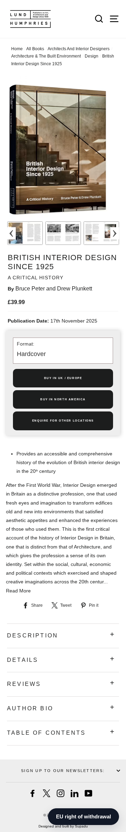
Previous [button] (11, 233)
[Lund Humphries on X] (46, 793)
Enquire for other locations (63, 420)
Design (91, 56)
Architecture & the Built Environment (46, 56)
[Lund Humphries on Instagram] (60, 793)
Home (17, 48)
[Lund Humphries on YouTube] (88, 793)
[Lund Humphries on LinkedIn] (74, 793)
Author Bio (30, 708)
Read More (18, 590)
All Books (35, 48)
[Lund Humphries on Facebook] (32, 793)
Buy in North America (63, 399)
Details (22, 660)
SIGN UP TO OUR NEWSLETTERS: (63, 771)
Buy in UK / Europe (63, 378)
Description (32, 635)
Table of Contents (46, 733)
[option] (25, 233)
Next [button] (114, 233)
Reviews (24, 684)
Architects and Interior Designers (79, 48)
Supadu (81, 826)
